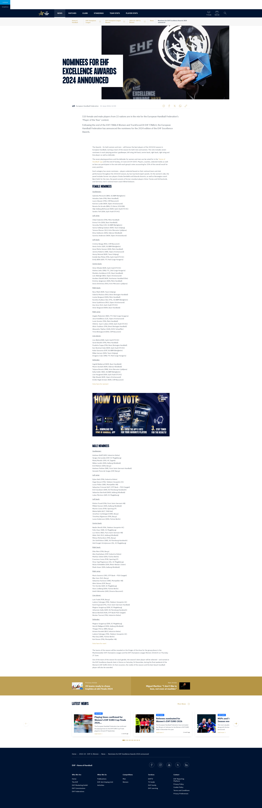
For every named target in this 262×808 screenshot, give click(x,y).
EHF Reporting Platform (178, 780)
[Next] (235, 723)
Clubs (85, 13)
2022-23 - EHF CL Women (135, 21)
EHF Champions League (91, 21)
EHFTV (150, 779)
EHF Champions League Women (113, 21)
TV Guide (151, 782)
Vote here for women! (100, 384)
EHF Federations (78, 791)
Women (125, 782)
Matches (72, 13)
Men (124, 779)
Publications (101, 779)
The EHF (75, 782)
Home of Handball (75, 21)
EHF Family (152, 785)
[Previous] (26, 723)
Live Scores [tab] (5, 2)
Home (74, 754)
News (59, 13)
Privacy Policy (178, 784)
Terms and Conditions (181, 790)
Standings (99, 13)
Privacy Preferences (180, 794)
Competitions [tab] (5, 7)
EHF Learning (153, 788)
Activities (100, 785)
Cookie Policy (178, 787)
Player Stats (132, 13)
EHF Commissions (78, 788)
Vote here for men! (99, 643)
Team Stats (115, 13)
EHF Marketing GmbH (80, 785)
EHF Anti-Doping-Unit (105, 782)
